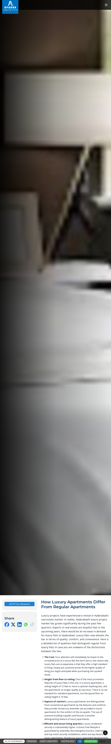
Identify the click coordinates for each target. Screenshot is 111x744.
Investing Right (68, 741)
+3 (80, 741)
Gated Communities (48, 741)
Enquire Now (90, 741)
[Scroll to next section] (105, 733)
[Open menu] (106, 5)
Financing (31, 741)
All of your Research (14, 741)
